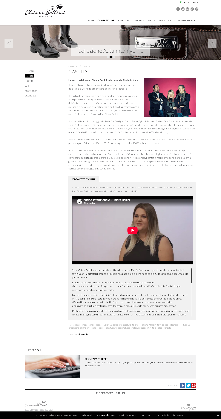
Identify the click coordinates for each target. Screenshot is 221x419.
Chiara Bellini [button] (105, 20)
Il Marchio (30, 70)
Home (91, 20)
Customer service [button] (185, 20)
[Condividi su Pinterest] (193, 385)
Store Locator (163, 20)
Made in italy (31, 90)
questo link (105, 415)
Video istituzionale (83, 179)
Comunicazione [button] (142, 20)
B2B (27, 85)
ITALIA (189, 2)
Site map (121, 393)
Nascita (29, 75)
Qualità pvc (30, 95)
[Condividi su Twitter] (188, 385)
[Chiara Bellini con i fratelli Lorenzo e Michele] (167, 96)
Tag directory (104, 393)
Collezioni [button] (123, 20)
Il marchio (83, 334)
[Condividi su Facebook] (183, 385)
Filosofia (29, 80)
